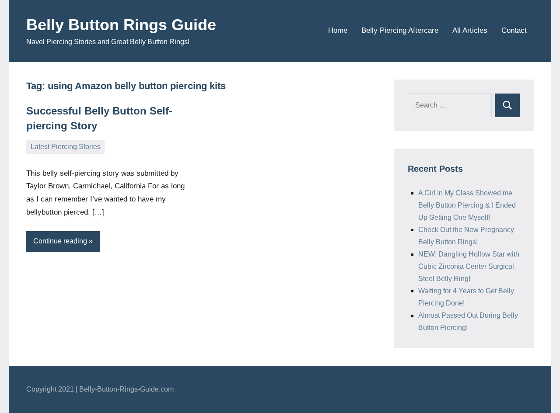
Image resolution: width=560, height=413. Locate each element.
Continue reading (60, 241)
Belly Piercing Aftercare (399, 30)
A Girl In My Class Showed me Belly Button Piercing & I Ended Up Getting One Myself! (467, 205)
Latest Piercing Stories (66, 146)
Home (337, 30)
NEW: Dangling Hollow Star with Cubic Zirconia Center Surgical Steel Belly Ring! (468, 266)
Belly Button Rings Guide (121, 25)
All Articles (469, 30)
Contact (514, 30)
